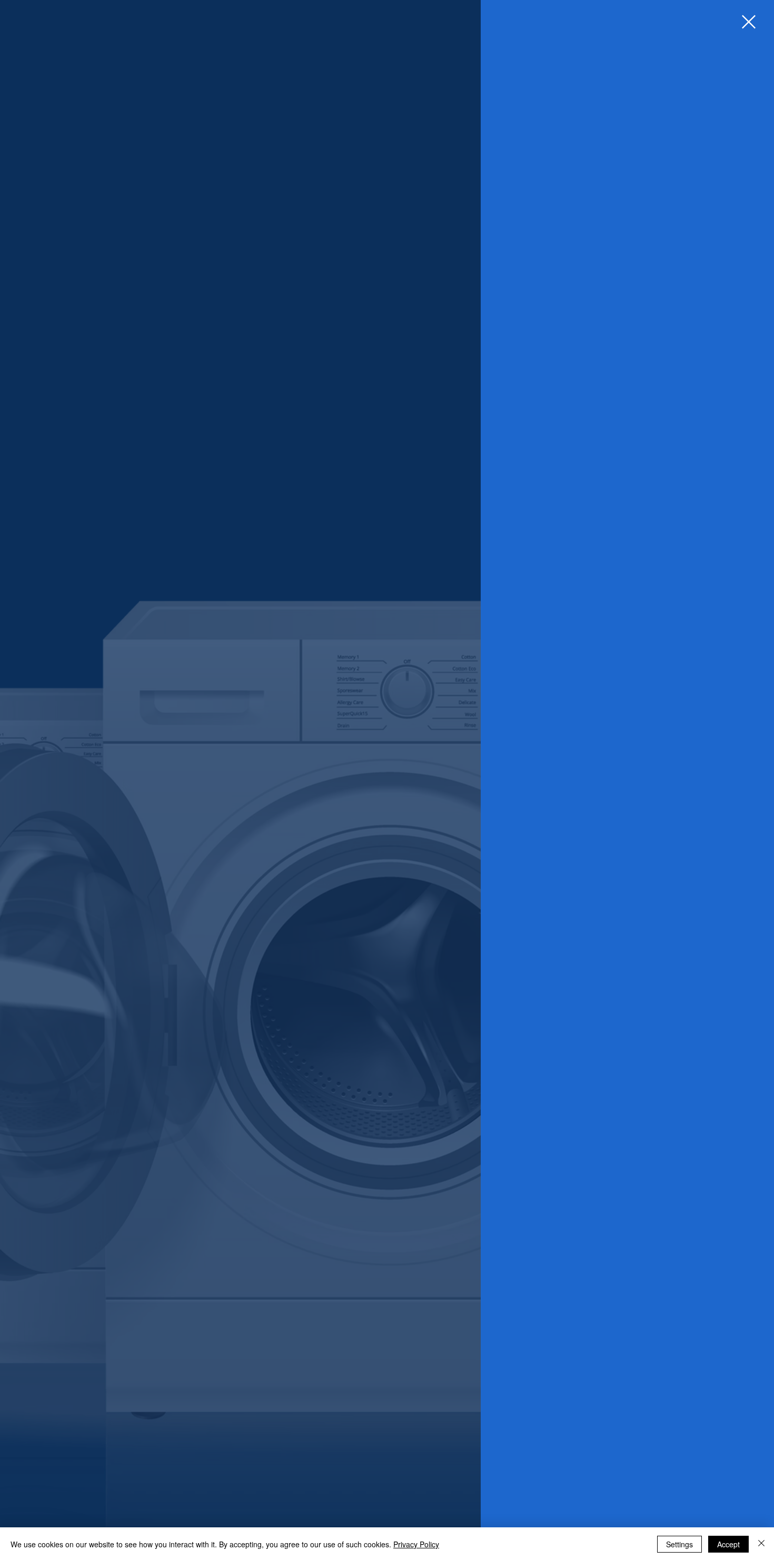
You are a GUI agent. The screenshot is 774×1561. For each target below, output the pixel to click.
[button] (749, 22)
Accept (728, 1544)
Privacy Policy (416, 1544)
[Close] (761, 1544)
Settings (679, 1544)
